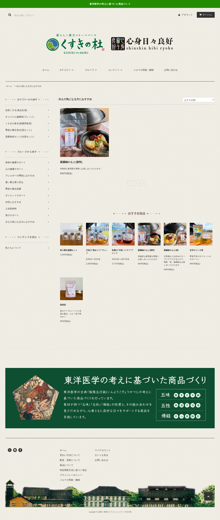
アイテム (207, 14)
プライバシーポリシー (71, 475)
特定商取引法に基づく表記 (73, 470)
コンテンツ (113, 70)
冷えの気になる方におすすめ (28, 86)
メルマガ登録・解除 (144, 70)
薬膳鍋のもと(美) (171, 250)
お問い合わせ (171, 70)
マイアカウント (102, 450)
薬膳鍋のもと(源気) (71, 162)
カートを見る (101, 455)
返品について (66, 465)
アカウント (187, 14)
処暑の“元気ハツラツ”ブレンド (122, 251)
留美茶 (63, 305)
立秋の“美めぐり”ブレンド (96, 251)
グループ (89, 70)
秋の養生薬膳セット (68, 250)
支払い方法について (70, 455)
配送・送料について (70, 460)
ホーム (45, 70)
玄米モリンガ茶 (196, 250)
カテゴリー (65, 70)
